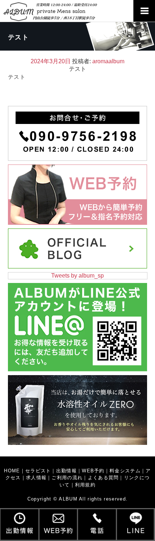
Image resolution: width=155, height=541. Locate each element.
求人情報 (36, 477)
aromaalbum (108, 61)
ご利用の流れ (67, 477)
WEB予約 (93, 470)
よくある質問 (103, 477)
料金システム (125, 470)
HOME (12, 470)
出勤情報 (66, 470)
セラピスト (38, 470)
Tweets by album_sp (77, 275)
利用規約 (85, 485)
